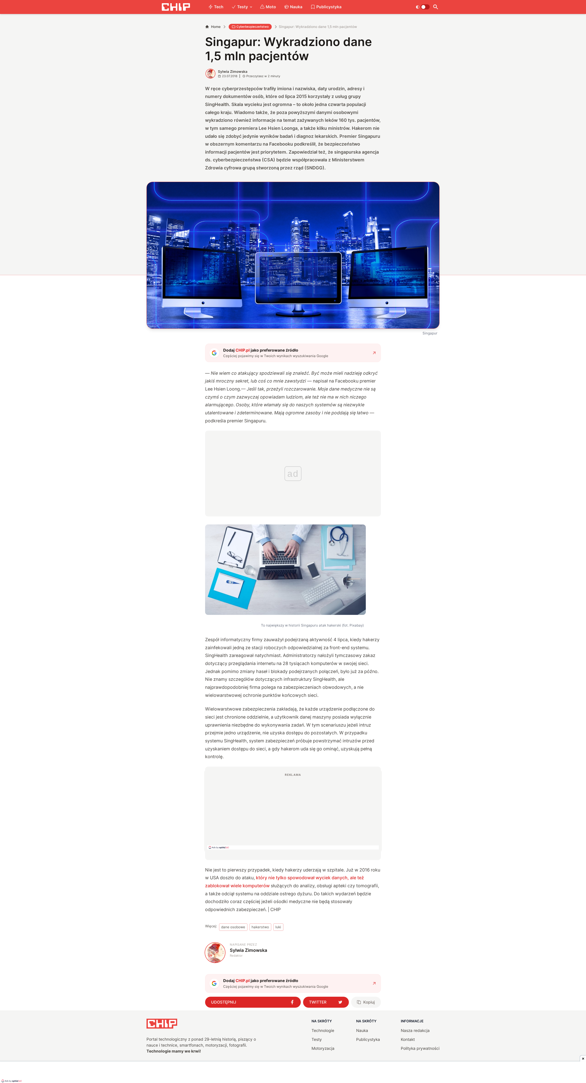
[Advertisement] (293, 811)
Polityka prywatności (420, 1048)
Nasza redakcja (415, 1030)
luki (278, 927)
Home (216, 26)
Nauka (296, 6)
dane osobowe (233, 927)
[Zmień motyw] (423, 6)
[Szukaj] (435, 7)
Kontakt (408, 1039)
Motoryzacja (323, 1048)
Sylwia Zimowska (232, 71)
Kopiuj (369, 1002)
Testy (242, 6)
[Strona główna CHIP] (175, 7)
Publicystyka (329, 6)
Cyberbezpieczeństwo (252, 26)
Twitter (317, 1002)
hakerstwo (260, 927)
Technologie (323, 1030)
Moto (271, 6)
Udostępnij (223, 1002)
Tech (218, 6)
